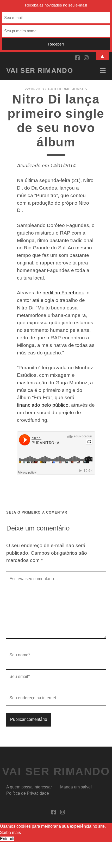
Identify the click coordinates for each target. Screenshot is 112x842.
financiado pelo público (43, 405)
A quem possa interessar (29, 787)
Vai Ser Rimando (39, 70)
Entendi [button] (7, 839)
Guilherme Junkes (67, 89)
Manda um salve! (76, 787)
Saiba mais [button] (10, 832)
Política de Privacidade (27, 793)
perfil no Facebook (63, 292)
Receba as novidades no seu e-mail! (56, 5)
